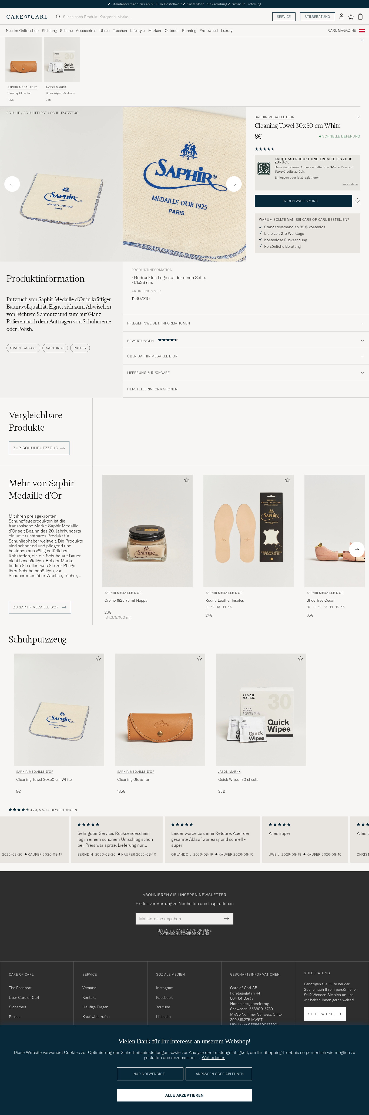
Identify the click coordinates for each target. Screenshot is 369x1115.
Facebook (164, 997)
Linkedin (163, 1016)
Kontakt (89, 997)
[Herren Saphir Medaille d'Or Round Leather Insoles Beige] (248, 531)
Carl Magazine (342, 30)
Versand (89, 987)
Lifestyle (137, 30)
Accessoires (86, 30)
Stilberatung (317, 17)
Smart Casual (23, 348)
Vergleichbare (35, 421)
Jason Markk (56, 87)
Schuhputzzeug (64, 113)
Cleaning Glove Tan (19, 93)
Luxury (226, 30)
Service (284, 17)
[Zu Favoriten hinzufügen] (186, 481)
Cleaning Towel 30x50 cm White (44, 779)
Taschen (120, 30)
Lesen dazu (350, 184)
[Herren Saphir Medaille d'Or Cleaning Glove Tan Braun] (23, 59)
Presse (14, 1016)
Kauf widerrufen (96, 1016)
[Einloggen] (341, 17)
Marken (154, 30)
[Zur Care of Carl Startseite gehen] (27, 17)
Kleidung (49, 30)
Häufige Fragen (95, 1006)
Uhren (104, 30)
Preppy (80, 348)
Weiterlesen (213, 1057)
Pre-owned (208, 30)
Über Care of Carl (24, 997)
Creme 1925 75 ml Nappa (126, 600)
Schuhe (66, 30)
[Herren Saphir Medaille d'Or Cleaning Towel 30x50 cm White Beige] (59, 710)
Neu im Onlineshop (22, 30)
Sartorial (55, 348)
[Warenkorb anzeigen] (360, 16)
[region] (184, 839)
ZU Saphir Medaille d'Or (36, 607)
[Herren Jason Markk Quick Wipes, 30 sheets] (62, 59)
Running (189, 30)
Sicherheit (17, 1006)
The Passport (20, 987)
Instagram (164, 987)
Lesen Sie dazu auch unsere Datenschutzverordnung (184, 932)
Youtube (163, 1006)
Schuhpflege (35, 113)
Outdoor (172, 30)
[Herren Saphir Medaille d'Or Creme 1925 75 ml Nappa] (147, 531)
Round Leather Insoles (225, 600)
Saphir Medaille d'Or (23, 88)
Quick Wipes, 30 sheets (60, 93)
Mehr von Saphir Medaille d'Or (42, 489)
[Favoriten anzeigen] (351, 16)
